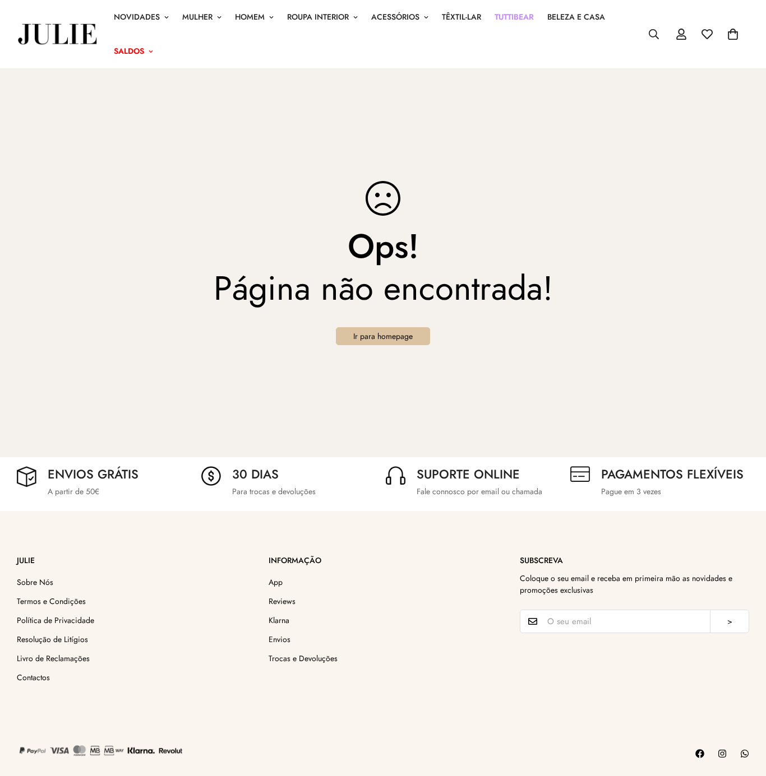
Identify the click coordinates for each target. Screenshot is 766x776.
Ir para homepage (383, 336)
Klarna (279, 620)
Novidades (137, 16)
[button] (733, 34)
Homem (250, 16)
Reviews (282, 601)
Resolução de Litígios (52, 639)
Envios (279, 639)
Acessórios (395, 16)
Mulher (197, 16)
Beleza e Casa (576, 16)
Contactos (33, 677)
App (276, 582)
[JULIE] (57, 34)
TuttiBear (514, 16)
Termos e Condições (51, 601)
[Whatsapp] (744, 753)
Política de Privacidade (55, 620)
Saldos (129, 51)
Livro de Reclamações (53, 658)
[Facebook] (699, 753)
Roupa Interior (318, 16)
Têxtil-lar (461, 16)
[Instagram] (722, 753)
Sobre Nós (35, 582)
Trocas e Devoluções (303, 658)
